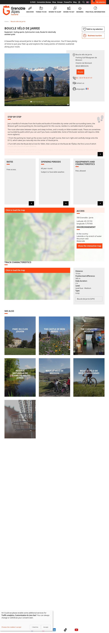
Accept (45, 627)
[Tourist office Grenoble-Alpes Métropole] (14, 10)
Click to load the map (15, 210)
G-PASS (33, 2)
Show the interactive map (89, 246)
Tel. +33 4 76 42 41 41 (84, 78)
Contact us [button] (80, 83)
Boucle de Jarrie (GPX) (86, 299)
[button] (9, 80)
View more (20, 335)
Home (6, 21)
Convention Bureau (44, 2)
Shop (54, 2)
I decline (35, 627)
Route (80, 72)
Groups (60, 2)
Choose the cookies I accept (11, 627)
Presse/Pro (68, 2)
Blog (75, 2)
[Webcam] (79, 2)
